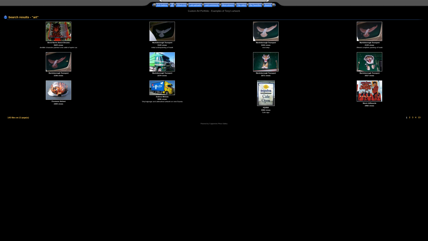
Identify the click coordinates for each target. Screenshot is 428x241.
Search (268, 5)
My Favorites (255, 5)
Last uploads (195, 5)
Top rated (241, 5)
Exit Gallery (162, 5)
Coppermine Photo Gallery (218, 124)
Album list (181, 5)
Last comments (212, 5)
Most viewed (228, 5)
